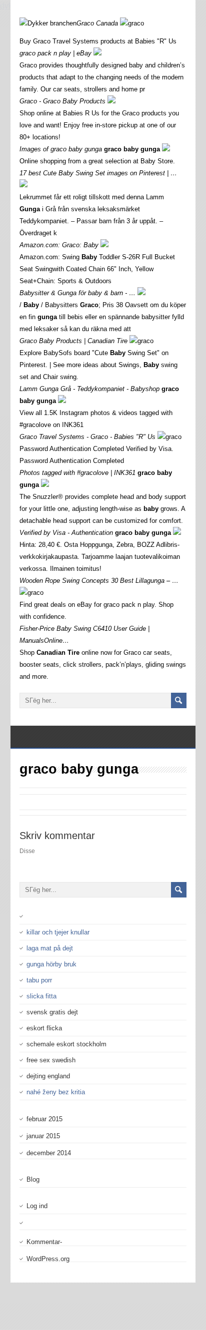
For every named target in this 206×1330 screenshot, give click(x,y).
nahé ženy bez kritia (55, 1092)
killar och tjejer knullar (58, 932)
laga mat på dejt (49, 948)
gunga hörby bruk (51, 964)
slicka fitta (41, 996)
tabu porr (39, 980)
